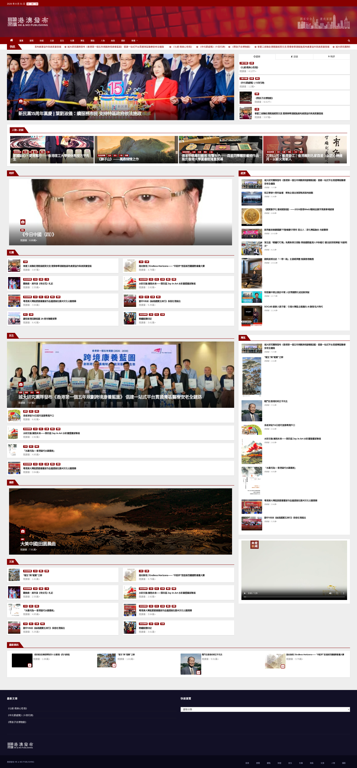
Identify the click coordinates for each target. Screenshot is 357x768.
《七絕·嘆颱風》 (208, 654)
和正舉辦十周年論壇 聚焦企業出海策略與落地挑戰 (288, 192)
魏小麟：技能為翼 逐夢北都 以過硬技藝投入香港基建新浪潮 (76, 234)
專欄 (133, 40)
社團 (72, 40)
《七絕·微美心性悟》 (17, 708)
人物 (103, 40)
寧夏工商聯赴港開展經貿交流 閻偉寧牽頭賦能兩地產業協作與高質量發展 (57, 266)
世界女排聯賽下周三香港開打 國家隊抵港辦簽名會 (65, 113)
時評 (332, 56)
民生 (62, 40)
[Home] (11, 40)
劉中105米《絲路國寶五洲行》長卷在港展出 (159, 301)
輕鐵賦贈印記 (145, 318)
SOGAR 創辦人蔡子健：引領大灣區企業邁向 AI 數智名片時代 (293, 306)
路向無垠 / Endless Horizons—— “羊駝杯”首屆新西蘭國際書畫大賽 (172, 266)
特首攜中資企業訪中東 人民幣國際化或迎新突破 (286, 292)
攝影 (123, 40)
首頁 (21, 40)
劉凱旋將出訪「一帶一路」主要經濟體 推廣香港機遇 (289, 259)
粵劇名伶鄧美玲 (277, 159)
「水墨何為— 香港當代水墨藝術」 (39, 451)
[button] (349, 40)
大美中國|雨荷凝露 (294, 654)
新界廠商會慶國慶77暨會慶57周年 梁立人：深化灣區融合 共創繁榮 (296, 229)
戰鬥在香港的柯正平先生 (276, 401)
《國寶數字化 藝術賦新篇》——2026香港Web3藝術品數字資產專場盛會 (299, 209)
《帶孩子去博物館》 (17, 722)
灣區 (82, 40)
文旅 (52, 40)
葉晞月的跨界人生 (110, 159)
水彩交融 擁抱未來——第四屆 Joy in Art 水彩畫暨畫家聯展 (167, 283)
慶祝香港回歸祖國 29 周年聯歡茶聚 (40, 318)
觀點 (93, 40)
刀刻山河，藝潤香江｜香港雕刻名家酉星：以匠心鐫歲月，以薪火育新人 (51, 157)
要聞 (32, 40)
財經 (42, 40)
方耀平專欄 (243, 63)
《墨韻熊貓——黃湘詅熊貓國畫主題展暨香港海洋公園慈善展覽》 (220, 157)
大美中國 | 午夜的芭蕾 (41, 544)
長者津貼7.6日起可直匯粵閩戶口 (38, 415)
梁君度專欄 (17, 152)
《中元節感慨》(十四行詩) (20, 715)
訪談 (295, 56)
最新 (258, 56)
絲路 (113, 40)
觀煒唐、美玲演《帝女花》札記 (38, 283)
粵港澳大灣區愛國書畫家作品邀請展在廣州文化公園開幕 (49, 301)
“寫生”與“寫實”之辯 (32, 575)
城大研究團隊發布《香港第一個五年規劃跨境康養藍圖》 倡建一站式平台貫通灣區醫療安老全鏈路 (110, 397)
